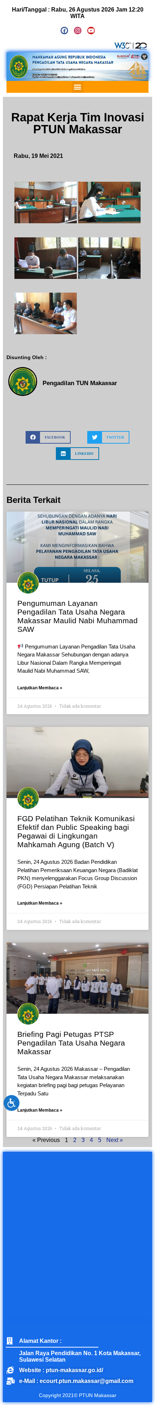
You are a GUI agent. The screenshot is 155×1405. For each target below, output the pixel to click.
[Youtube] (91, 30)
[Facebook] (64, 30)
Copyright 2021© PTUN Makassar (77, 1395)
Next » (114, 1140)
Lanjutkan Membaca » (39, 687)
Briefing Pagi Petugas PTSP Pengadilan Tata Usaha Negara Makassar (71, 1043)
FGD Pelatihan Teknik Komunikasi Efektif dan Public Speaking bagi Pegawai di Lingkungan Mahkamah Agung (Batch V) (76, 831)
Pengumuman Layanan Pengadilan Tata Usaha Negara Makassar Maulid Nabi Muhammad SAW (77, 616)
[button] (78, 87)
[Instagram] (77, 30)
